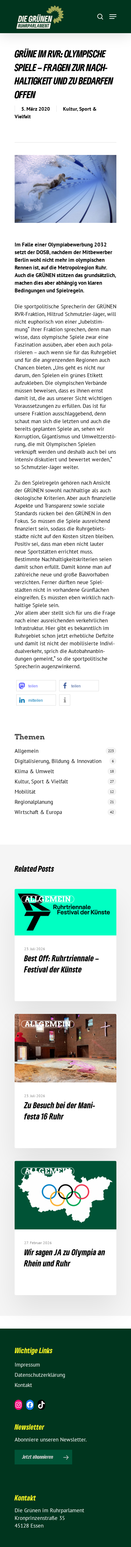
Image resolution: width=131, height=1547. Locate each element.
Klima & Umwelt (34, 771)
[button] (36, 685)
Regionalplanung (34, 801)
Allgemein (26, 750)
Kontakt (23, 1385)
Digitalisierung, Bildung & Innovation (58, 761)
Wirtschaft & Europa (38, 812)
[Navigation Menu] (112, 16)
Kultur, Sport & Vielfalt (41, 781)
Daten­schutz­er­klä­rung (40, 1374)
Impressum (27, 1364)
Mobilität (25, 791)
